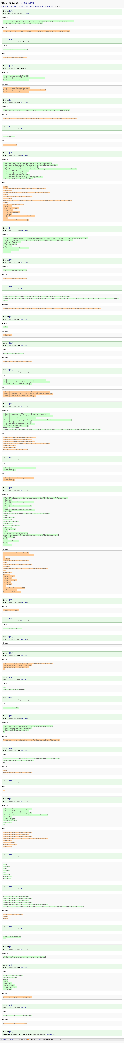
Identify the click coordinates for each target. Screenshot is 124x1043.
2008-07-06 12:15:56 (39, 1034)
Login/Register (49, 6)
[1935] (11, 11)
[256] (11, 926)
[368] (11, 697)
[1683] (11, 39)
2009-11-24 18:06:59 (13, 406)
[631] (11, 653)
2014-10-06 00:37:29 (16, 13)
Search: (57, 6)
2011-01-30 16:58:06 (13, 41)
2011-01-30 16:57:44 (13, 68)
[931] (11, 369)
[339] (11, 716)
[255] (11, 946)
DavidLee (26, 13)
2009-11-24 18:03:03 (13, 460)
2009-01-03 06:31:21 (13, 857)
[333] (11, 886)
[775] (11, 600)
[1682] (11, 65)
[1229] (11, 126)
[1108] (11, 228)
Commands (13, 6)
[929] (11, 457)
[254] (11, 965)
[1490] (11, 100)
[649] (11, 618)
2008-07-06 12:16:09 (13, 1007)
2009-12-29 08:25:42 (13, 230)
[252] (11, 1031)
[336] (11, 798)
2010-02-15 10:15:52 (13, 129)
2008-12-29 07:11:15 (13, 889)
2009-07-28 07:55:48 (13, 620)
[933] (11, 316)
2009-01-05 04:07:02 (13, 700)
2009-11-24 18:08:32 (13, 319)
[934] (11, 286)
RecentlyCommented (36, 6)
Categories (4, 6)
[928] (11, 487)
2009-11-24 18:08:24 (13, 345)
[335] (11, 854)
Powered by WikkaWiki (117, 1042)
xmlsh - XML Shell (10, 2)
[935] (11, 260)
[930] (11, 403)
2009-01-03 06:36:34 (13, 718)
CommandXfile (28, 2)
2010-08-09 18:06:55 (13, 102)
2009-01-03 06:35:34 (13, 750)
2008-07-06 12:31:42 (13, 929)
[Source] (3, 1039)
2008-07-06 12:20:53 (13, 967)
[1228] (11, 153)
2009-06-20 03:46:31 (13, 639)
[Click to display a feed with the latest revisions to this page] (28, 1039)
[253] (11, 1005)
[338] (11, 748)
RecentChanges (23, 6)
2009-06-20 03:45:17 (13, 679)
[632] (11, 636)
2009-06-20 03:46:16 (13, 655)
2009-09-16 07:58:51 (13, 602)
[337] (11, 780)
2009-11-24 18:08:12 (13, 372)
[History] (11, 1039)
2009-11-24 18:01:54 (13, 490)
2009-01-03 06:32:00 (13, 801)
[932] (11, 343)
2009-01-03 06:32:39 (13, 783)
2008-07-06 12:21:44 (13, 949)
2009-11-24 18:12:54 (13, 289)
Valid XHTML (102, 1042)
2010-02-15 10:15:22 (13, 155)
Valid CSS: (109, 1042)
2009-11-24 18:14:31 (13, 262)
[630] (11, 677)
